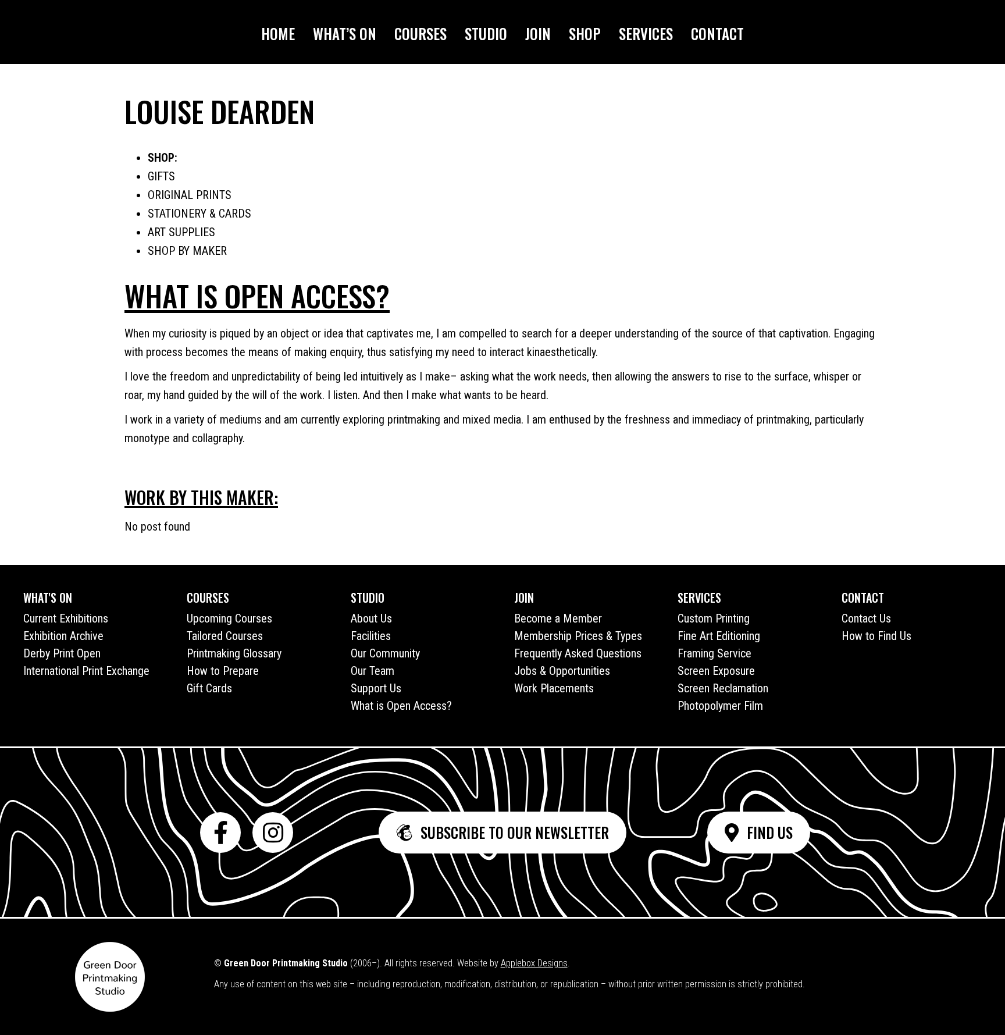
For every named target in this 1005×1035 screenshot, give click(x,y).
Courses (420, 33)
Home (278, 33)
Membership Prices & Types (578, 636)
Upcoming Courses (229, 618)
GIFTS (161, 176)
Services (646, 33)
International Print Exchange (86, 671)
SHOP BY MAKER (187, 251)
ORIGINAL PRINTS (189, 195)
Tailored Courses (225, 636)
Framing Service (714, 653)
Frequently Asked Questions (578, 653)
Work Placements (554, 688)
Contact (717, 33)
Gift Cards (209, 688)
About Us (371, 618)
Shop (585, 33)
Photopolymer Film (720, 706)
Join (538, 33)
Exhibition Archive (63, 636)
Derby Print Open (62, 653)
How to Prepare (223, 671)
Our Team (372, 671)
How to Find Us (876, 636)
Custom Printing (714, 618)
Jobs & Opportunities (562, 671)
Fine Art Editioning (719, 636)
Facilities (371, 636)
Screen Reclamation (723, 688)
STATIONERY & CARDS (199, 213)
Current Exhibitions (65, 618)
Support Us (376, 688)
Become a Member (558, 618)
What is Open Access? (401, 706)
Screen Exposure (716, 671)
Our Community (385, 653)
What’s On (344, 33)
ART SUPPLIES (181, 232)
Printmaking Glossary (234, 653)
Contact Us (866, 618)
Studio (486, 33)
